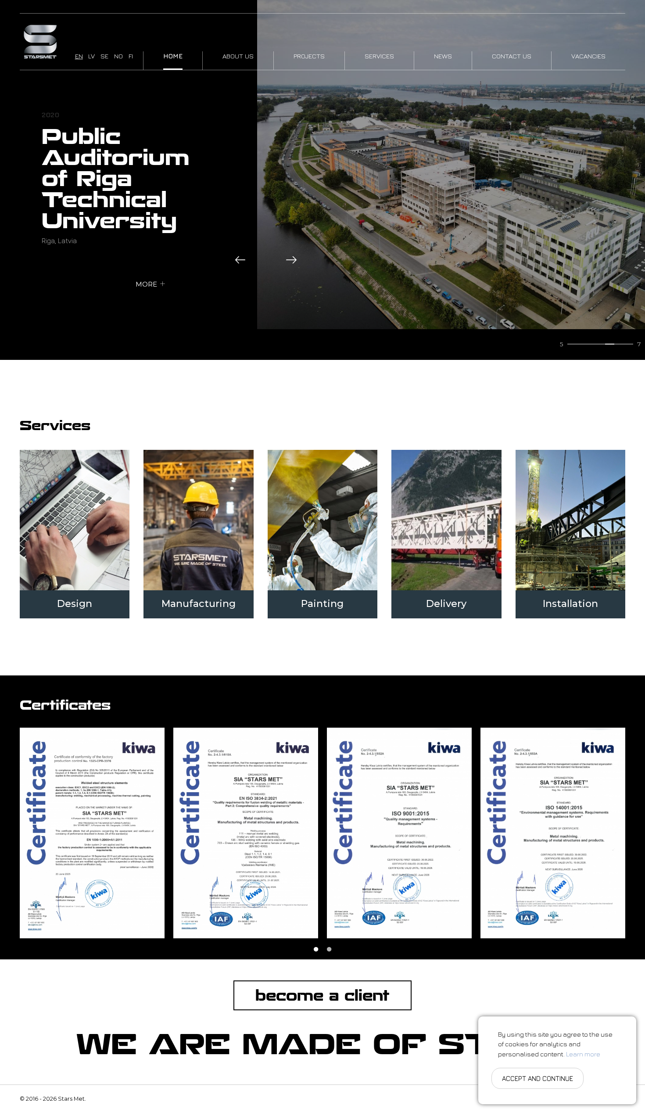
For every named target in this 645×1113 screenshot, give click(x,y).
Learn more (583, 1054)
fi (131, 56)
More (146, 284)
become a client (322, 995)
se (104, 56)
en (79, 56)
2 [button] (329, 949)
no (118, 56)
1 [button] (316, 949)
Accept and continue (537, 1078)
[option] (92, 833)
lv (91, 56)
